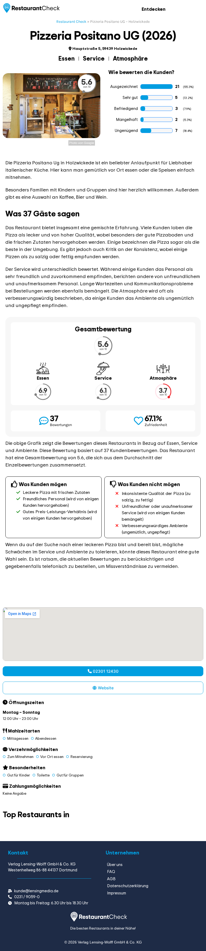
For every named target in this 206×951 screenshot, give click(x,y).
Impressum (116, 893)
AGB (111, 879)
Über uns (115, 864)
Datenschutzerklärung (127, 886)
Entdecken (153, 9)
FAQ (111, 871)
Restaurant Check (71, 21)
